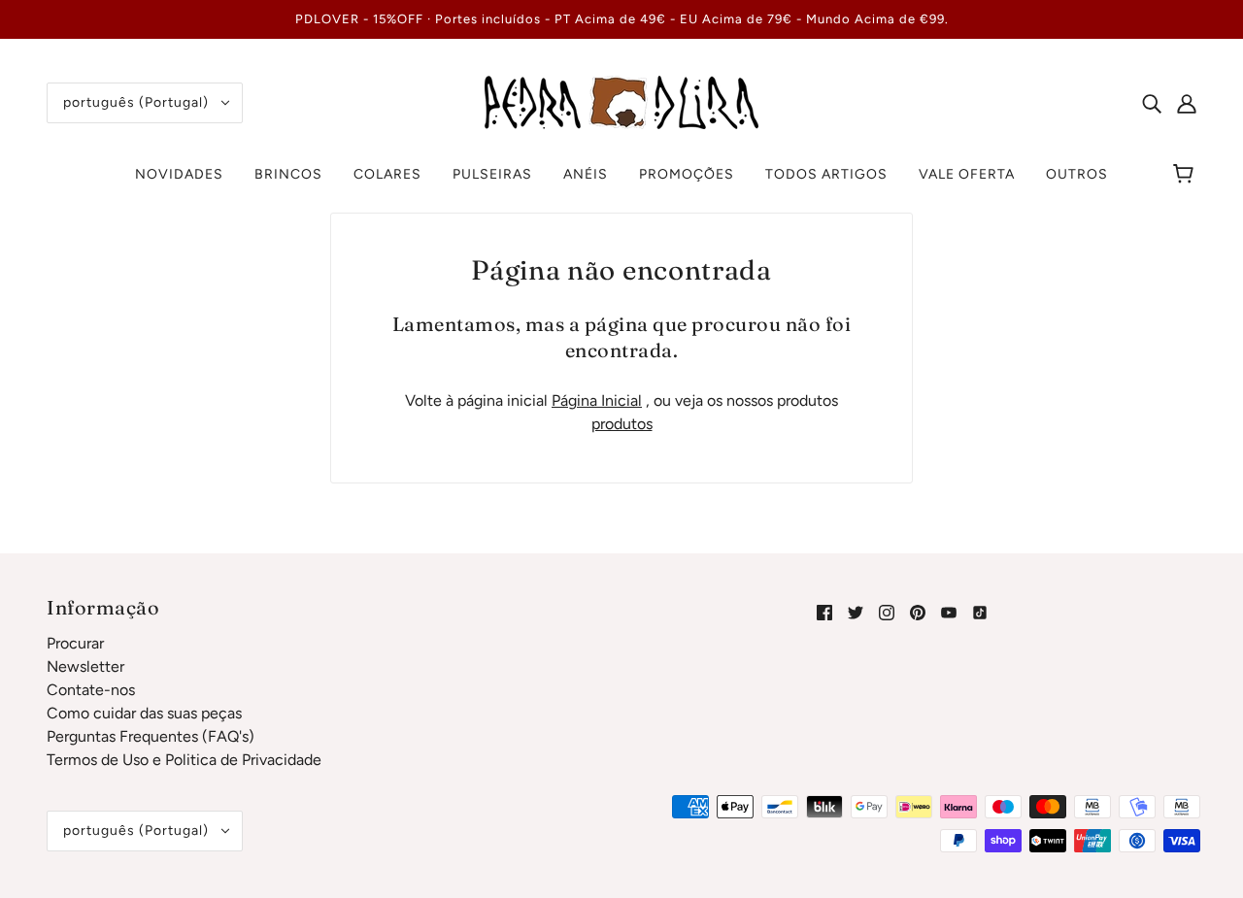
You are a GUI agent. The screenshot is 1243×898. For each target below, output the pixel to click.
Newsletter (85, 666)
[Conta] (1186, 102)
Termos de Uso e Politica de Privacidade (184, 759)
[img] (1151, 102)
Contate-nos (91, 690)
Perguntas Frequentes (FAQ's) (150, 736)
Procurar (75, 643)
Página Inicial (597, 400)
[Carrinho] (1186, 175)
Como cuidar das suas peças (144, 713)
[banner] (621, 101)
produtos (622, 424)
